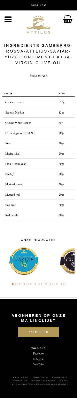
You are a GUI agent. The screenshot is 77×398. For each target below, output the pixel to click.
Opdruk (64, 381)
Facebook (38, 353)
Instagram (38, 359)
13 (57, 284)
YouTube (38, 364)
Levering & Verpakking (43, 381)
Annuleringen (21, 377)
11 (50, 284)
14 (61, 284)
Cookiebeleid (20, 381)
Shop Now (38, 5)
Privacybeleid (40, 377)
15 (64, 284)
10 (46, 284)
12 (53, 284)
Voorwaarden (59, 377)
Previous (7, 259)
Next (70, 259)
